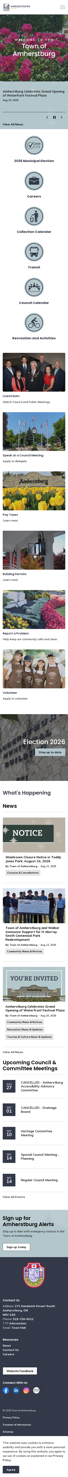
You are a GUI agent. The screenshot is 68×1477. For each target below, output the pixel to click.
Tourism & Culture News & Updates (29, 1036)
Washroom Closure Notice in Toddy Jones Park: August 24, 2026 (33, 859)
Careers (8, 1354)
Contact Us (11, 1350)
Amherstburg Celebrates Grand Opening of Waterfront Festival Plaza (35, 1009)
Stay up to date (50, 752)
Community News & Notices (24, 951)
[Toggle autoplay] (54, 117)
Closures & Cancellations (23, 872)
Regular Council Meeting (39, 1180)
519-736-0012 (23, 1319)
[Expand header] (62, 7)
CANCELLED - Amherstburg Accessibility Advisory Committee (42, 1086)
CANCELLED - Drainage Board (39, 1110)
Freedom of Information (17, 1424)
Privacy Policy (11, 1417)
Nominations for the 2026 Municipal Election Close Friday (30, 93)
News (7, 1345)
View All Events (14, 1197)
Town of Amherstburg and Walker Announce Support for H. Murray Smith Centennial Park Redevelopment (32, 934)
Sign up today (16, 1247)
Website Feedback (20, 1371)
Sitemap (8, 1431)
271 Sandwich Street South (35, 1306)
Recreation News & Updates (25, 1029)
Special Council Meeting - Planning (40, 1156)
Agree (11, 1469)
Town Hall (18, 1327)
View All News (13, 124)
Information (17, 1323)
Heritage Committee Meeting (36, 1133)
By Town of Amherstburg (21, 866)
